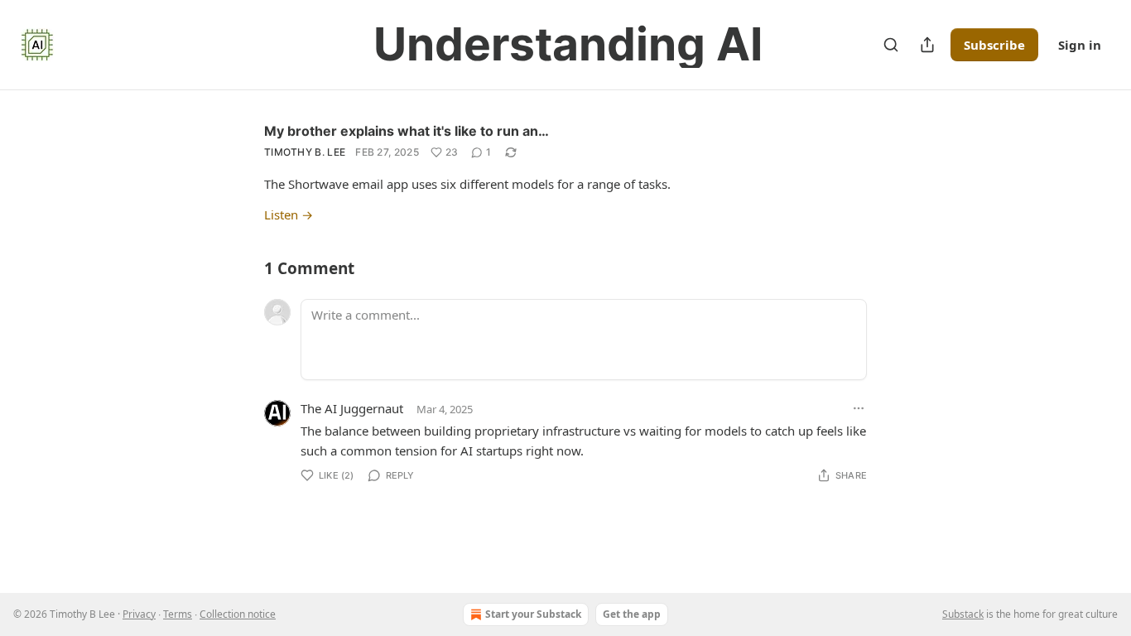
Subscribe (994, 44)
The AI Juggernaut (352, 408)
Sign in (1079, 44)
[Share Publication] (927, 44)
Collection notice (238, 614)
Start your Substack (533, 614)
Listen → (288, 214)
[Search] (890, 44)
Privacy (139, 614)
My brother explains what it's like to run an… (406, 131)
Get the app (632, 614)
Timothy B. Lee (304, 152)
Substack (963, 614)
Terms (177, 614)
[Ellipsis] (858, 408)
